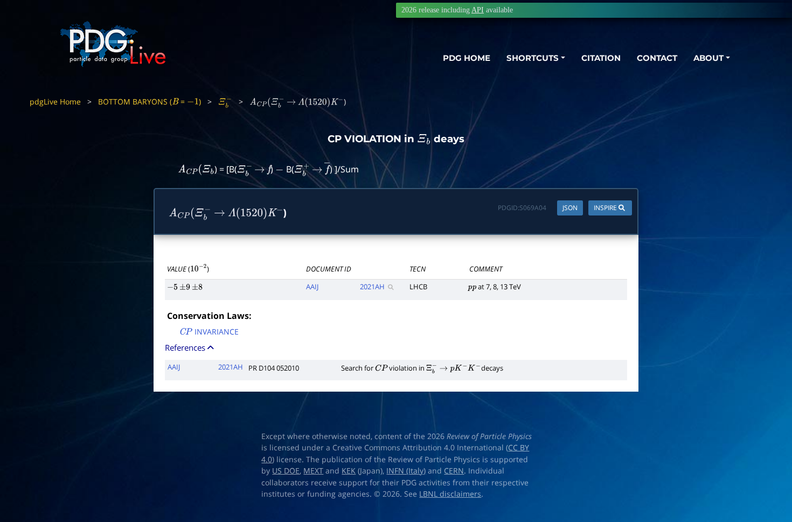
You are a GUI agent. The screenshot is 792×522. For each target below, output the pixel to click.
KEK (349, 471)
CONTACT (657, 58)
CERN (454, 471)
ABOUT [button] (708, 58)
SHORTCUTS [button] (532, 58)
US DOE (286, 471)
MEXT (313, 471)
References (186, 347)
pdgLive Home (55, 101)
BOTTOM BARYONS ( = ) (149, 101)
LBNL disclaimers (450, 494)
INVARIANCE (209, 332)
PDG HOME (466, 58)
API (477, 10)
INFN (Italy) (406, 471)
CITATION (601, 58)
